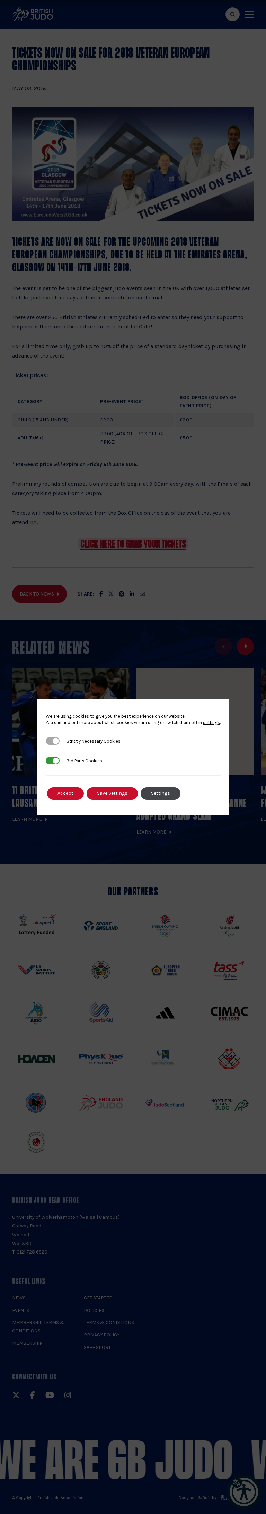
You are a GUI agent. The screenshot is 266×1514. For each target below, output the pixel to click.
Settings (160, 793)
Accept (65, 793)
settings (211, 722)
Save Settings (112, 793)
